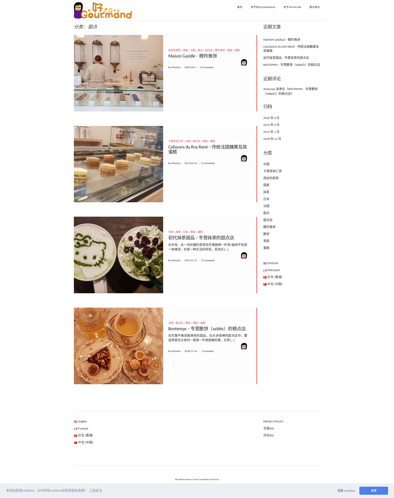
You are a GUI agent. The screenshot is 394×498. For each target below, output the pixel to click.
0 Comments (206, 67)
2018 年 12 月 (272, 139)
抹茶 (178, 232)
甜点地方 (314, 7)
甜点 (200, 50)
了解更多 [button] (95, 490)
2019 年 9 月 (271, 125)
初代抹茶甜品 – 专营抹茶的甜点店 (201, 238)
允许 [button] (374, 490)
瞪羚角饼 (220, 50)
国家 (185, 50)
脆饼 (188, 323)
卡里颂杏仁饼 (175, 141)
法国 (192, 50)
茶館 (229, 50)
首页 (240, 7)
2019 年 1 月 (271, 132)
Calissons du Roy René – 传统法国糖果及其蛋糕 (291, 49)
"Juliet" (195, 479)
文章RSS (268, 428)
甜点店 (209, 50)
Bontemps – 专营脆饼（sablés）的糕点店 (207, 329)
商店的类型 (174, 50)
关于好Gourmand (263, 7)
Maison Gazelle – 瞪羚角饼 (192, 56)
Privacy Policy (273, 421)
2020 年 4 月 (271, 118)
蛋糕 (237, 50)
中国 (170, 232)
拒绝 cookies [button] (346, 490)
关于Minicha (292, 7)
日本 (185, 232)
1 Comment (207, 351)
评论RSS (268, 435)
